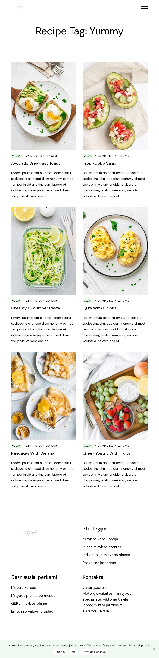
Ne (74, 651)
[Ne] (154, 649)
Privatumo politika (94, 651)
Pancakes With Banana (32, 453)
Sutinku (60, 651)
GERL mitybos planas (29, 603)
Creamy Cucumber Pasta (35, 308)
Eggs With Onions (99, 308)
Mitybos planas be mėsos (33, 595)
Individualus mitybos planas (106, 554)
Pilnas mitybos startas (102, 546)
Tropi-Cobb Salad (99, 163)
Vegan (16, 155)
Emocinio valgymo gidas (32, 611)
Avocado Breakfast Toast (35, 163)
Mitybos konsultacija (100, 539)
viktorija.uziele (95, 587)
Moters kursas (23, 587)
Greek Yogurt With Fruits (106, 453)
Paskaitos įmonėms (99, 562)
